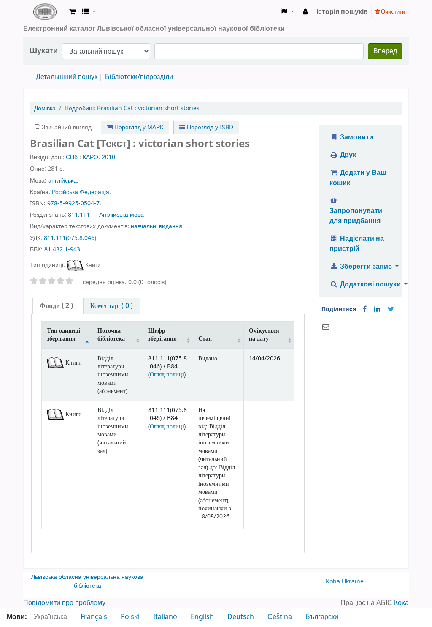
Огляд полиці (167, 374)
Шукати (44, 51)
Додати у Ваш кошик (357, 178)
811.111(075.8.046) (70, 238)
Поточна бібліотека (111, 334)
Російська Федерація (80, 192)
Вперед (385, 51)
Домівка (45, 108)
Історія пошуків (342, 12)
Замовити (355, 137)
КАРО (90, 157)
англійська (62, 180)
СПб (72, 157)
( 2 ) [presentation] (56, 306)
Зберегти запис (366, 267)
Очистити (392, 12)
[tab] (56, 306)
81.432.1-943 (62, 249)
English (202, 617)
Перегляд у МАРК (138, 127)
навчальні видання (156, 226)
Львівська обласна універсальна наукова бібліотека (87, 581)
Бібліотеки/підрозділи (139, 77)
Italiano (165, 617)
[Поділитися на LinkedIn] (377, 309)
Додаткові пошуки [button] (370, 284)
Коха (401, 603)
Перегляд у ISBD (209, 127)
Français (94, 617)
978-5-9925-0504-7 (73, 203)
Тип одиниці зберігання (63, 334)
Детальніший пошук (66, 77)
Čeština (279, 617)
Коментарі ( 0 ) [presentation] (111, 306)
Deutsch (240, 617)
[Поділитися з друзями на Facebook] (364, 309)
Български (321, 617)
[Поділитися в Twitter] (391, 309)
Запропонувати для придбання (355, 216)
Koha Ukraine (345, 581)
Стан (205, 338)
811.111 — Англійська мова (106, 214)
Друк (347, 155)
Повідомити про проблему (64, 603)
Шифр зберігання (162, 334)
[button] (72, 11)
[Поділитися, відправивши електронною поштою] (326, 327)
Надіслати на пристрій (356, 244)
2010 (108, 157)
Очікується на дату (264, 334)
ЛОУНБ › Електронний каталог (45, 11)
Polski (130, 617)
